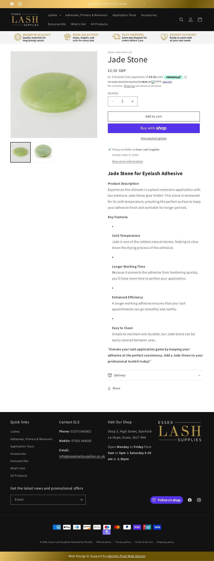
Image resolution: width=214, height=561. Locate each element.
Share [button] (116, 388)
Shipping (129, 85)
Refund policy (104, 542)
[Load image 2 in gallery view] (43, 152)
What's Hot (17, 468)
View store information (127, 161)
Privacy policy (123, 542)
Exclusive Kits (19, 461)
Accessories (18, 453)
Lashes (15, 431)
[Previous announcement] (69, 4)
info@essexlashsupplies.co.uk (82, 456)
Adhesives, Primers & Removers (31, 439)
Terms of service (144, 542)
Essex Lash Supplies (59, 542)
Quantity (113, 93)
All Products (18, 475)
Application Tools (22, 446)
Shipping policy (165, 542)
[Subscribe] (80, 500)
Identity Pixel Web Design (126, 556)
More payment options (154, 138)
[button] (54, 15)
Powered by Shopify (82, 542)
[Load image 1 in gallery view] (20, 152)
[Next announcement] (144, 4)
